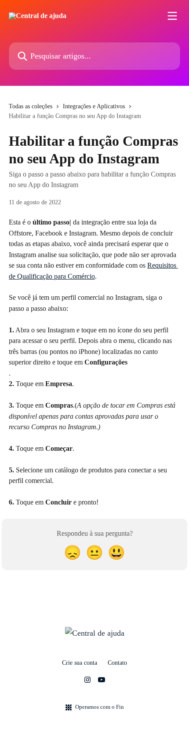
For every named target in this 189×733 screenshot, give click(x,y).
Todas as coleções (30, 106)
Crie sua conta (79, 662)
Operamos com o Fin (99, 707)
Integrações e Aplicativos (94, 106)
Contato (117, 662)
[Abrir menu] (172, 16)
